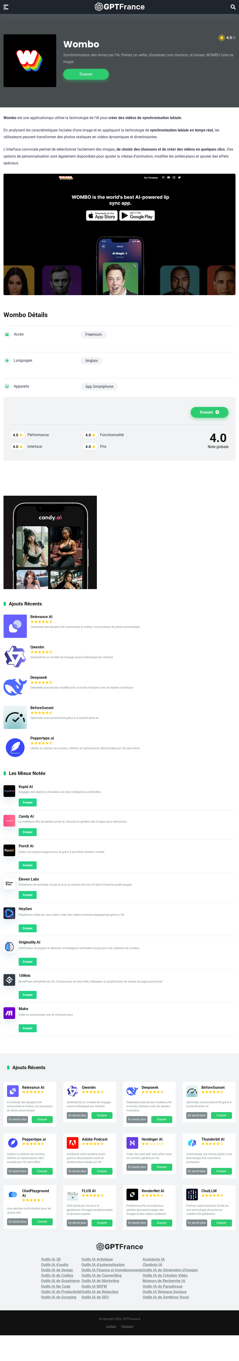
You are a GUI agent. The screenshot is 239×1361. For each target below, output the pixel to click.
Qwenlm (37, 647)
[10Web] (9, 984)
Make (23, 1009)
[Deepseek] (15, 697)
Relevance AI (41, 617)
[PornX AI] (9, 855)
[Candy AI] (9, 825)
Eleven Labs (29, 879)
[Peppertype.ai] (15, 758)
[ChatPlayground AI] (13, 1199)
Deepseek (38, 677)
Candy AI (26, 816)
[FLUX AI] (72, 1199)
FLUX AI (89, 1191)
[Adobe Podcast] (72, 1147)
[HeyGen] (9, 918)
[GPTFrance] (119, 6)
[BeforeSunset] (15, 727)
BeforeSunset (41, 708)
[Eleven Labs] (9, 888)
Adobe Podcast (94, 1139)
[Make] (9, 1017)
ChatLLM (209, 1191)
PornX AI (26, 846)
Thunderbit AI (213, 1139)
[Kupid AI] (9, 795)
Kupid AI (26, 787)
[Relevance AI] (15, 636)
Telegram (127, 1326)
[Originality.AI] (9, 951)
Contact (111, 1326)
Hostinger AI (152, 1139)
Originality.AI (29, 942)
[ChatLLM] (192, 1199)
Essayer (86, 74)
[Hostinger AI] (132, 1147)
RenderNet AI (153, 1191)
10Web (24, 975)
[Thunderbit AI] (192, 1147)
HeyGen (25, 909)
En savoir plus (17, 1119)
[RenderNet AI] (132, 1199)
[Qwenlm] (15, 667)
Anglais (91, 360)
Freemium (93, 334)
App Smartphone (99, 386)
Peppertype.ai (42, 738)
